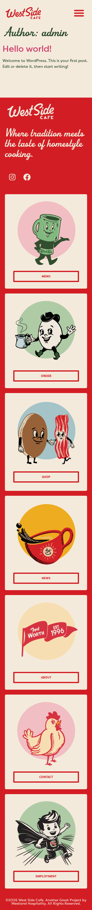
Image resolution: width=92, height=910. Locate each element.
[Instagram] (12, 177)
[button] (79, 13)
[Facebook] (27, 177)
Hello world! (27, 48)
